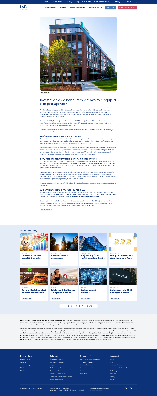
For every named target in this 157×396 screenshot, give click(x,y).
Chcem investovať (46, 210)
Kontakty (116, 2)
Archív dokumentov (56, 380)
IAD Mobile (23, 371)
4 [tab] (74, 306)
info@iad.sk (80, 390)
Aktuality (69, 2)
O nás (46, 2)
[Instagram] (131, 389)
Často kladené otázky (102, 2)
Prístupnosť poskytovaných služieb (61, 377)
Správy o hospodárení (57, 368)
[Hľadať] (136, 2)
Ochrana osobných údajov (58, 371)
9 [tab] (87, 306)
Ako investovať (57, 2)
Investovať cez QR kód (127, 7)
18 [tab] (91, 306)
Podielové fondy (50, 7)
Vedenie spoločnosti (116, 365)
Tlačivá (52, 365)
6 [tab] (79, 306)
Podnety (112, 377)
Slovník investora (85, 371)
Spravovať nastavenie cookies (99, 389)
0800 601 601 (67, 390)
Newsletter (83, 374)
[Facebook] (126, 389)
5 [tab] (76, 306)
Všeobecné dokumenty (57, 362)
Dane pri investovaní (86, 368)
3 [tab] (71, 306)
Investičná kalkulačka (86, 362)
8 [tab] (84, 306)
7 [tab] (82, 306)
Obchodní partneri (115, 371)
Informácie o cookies (96, 391)
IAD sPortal (113, 374)
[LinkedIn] (135, 389)
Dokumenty (86, 2)
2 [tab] (68, 306)
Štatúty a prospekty (56, 359)
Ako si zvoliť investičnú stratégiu (90, 359)
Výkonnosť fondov (95, 7)
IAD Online (110, 7)
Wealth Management (77, 7)
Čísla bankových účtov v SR (118, 368)
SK (128, 2)
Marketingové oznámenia (58, 374)
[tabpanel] (78, 268)
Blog (77, 2)
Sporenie (63, 7)
